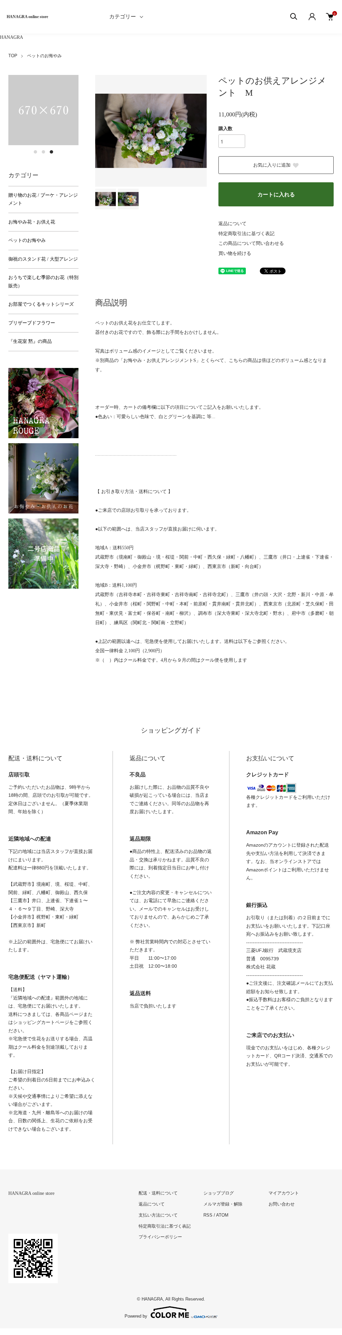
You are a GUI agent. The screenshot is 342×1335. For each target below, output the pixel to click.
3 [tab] (51, 152)
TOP (12, 55)
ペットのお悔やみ (44, 55)
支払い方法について (158, 1215)
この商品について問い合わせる (251, 243)
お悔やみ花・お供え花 (31, 221)
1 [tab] (35, 152)
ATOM (222, 1215)
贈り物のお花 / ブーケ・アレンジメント (43, 199)
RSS (207, 1215)
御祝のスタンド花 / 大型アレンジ (43, 259)
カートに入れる (276, 194)
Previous (105, 131)
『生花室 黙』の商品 (30, 341)
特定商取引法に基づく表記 (246, 233)
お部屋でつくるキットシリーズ (41, 304)
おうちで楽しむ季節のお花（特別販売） (43, 281)
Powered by (136, 1316)
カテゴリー (122, 16)
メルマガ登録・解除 (222, 1204)
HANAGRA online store (27, 16)
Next (197, 131)
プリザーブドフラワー (31, 322)
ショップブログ (218, 1193)
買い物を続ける (234, 253)
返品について (232, 223)
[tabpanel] (43, 110)
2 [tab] (43, 152)
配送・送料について (158, 1193)
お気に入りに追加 (272, 165)
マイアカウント (284, 1193)
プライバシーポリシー (160, 1236)
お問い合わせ (282, 1204)
